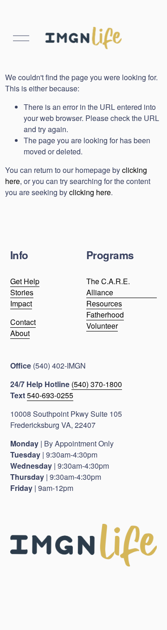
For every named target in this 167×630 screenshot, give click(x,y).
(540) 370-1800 (96, 384)
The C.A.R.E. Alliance (108, 287)
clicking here (90, 192)
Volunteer (102, 325)
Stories (21, 292)
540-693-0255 (50, 395)
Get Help (24, 281)
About (20, 333)
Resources (104, 303)
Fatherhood (105, 314)
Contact (23, 322)
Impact (21, 303)
